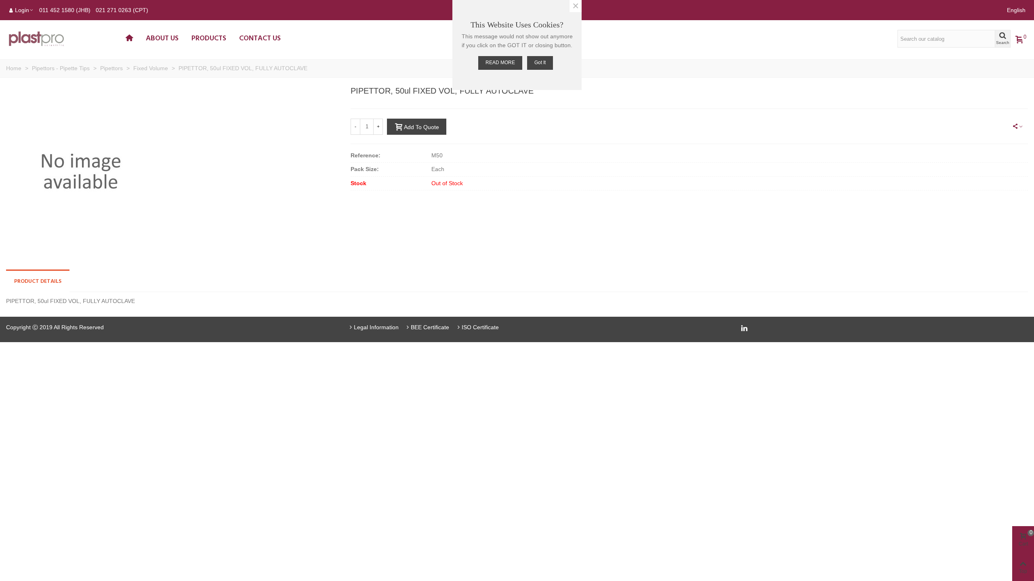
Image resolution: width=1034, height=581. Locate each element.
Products (208, 38)
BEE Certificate (430, 327)
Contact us (260, 38)
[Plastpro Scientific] (62, 39)
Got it (540, 62)
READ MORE (500, 62)
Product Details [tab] (37, 281)
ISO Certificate (480, 327)
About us (162, 38)
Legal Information (376, 327)
